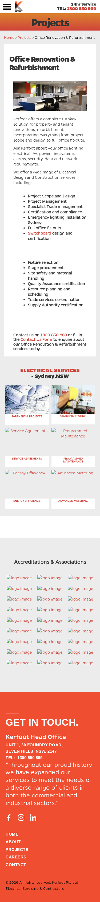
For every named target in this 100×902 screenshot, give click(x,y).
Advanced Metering (73, 501)
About (13, 842)
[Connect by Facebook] (9, 817)
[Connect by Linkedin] (33, 817)
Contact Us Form (37, 339)
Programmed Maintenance (73, 460)
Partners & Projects (27, 416)
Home (9, 37)
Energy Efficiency (26, 501)
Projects (24, 37)
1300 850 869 (81, 8)
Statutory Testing (73, 416)
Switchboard (39, 233)
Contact (16, 864)
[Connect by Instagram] (21, 817)
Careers (16, 857)
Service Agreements (27, 458)
